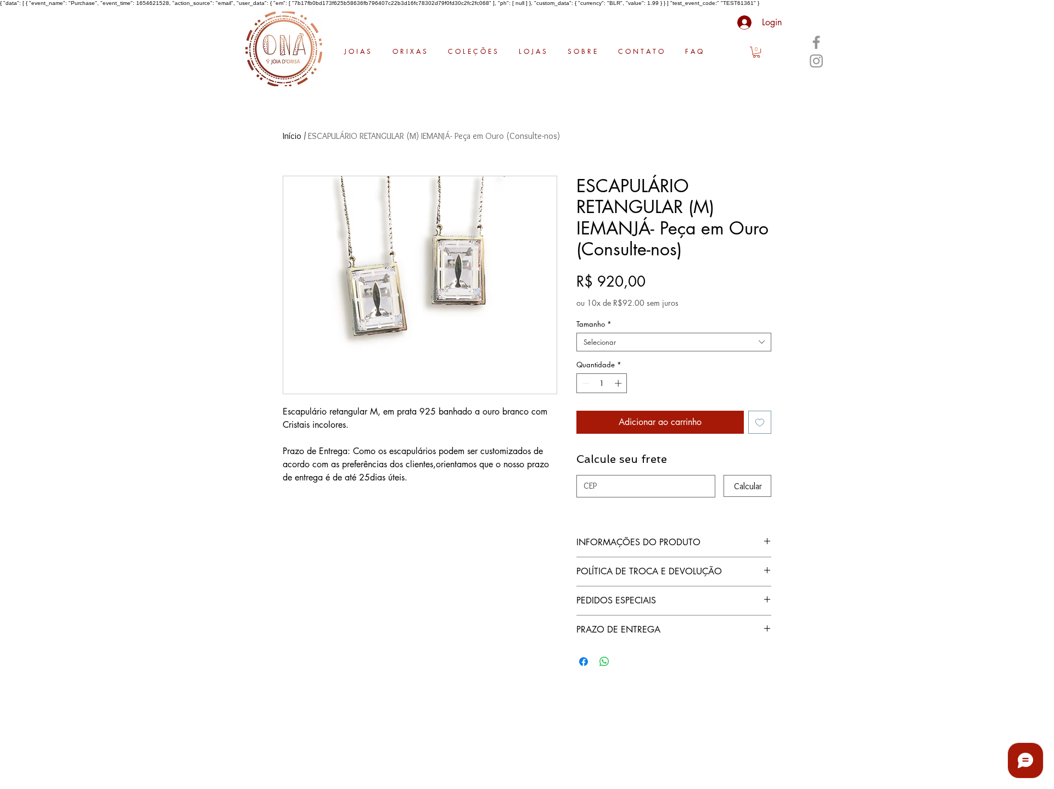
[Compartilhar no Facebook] (583, 661)
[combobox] (673, 342)
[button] (756, 52)
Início (292, 136)
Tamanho (594, 324)
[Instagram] (816, 61)
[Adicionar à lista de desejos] (759, 422)
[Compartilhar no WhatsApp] (604, 661)
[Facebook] (816, 42)
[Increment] (619, 383)
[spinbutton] (602, 383)
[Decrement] (584, 383)
